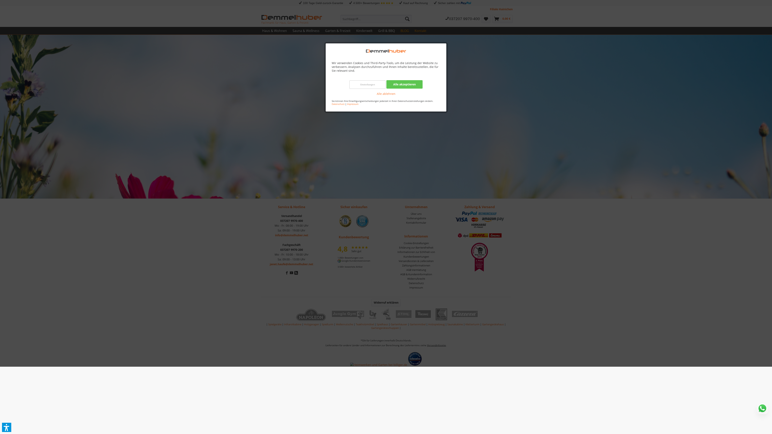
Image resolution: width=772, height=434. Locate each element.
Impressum (352, 103)
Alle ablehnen (386, 94)
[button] (6, 427)
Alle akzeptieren (404, 84)
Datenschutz (338, 103)
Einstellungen (367, 84)
